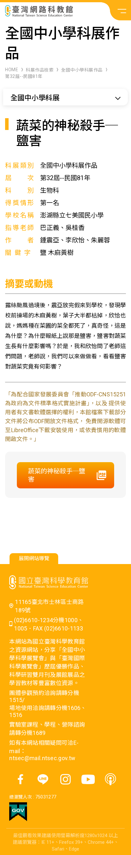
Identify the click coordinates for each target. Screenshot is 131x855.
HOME (11, 69)
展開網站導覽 (34, 558)
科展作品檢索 (39, 70)
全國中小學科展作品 (82, 70)
